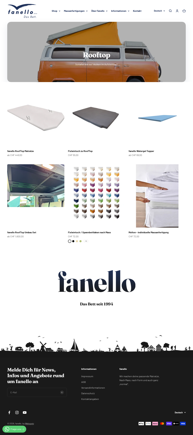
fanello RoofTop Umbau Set (21, 232)
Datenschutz (88, 393)
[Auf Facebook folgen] (9, 412)
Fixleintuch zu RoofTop (80, 151)
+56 (86, 241)
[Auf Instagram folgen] (17, 412)
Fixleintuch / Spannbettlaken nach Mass (89, 232)
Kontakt (137, 10)
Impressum (87, 376)
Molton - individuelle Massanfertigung (149, 232)
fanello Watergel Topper (141, 151)
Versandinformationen (93, 387)
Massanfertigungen (74, 10)
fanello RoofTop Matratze (20, 151)
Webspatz (29, 423)
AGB (83, 381)
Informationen (118, 10)
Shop (54, 10)
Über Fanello (97, 10)
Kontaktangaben (90, 399)
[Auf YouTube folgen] (25, 412)
